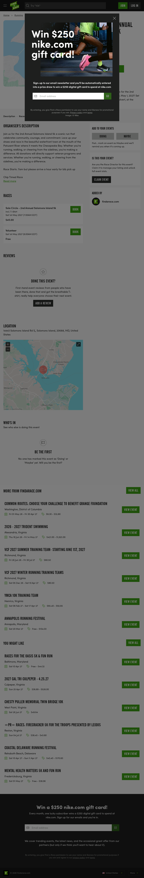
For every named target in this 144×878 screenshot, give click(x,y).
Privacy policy (76, 112)
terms (89, 112)
